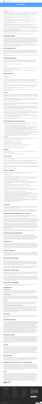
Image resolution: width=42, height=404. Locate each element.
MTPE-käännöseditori (14, 397)
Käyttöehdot (22, 397)
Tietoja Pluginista (23, 1)
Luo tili (4, 394)
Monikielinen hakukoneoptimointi (15, 391)
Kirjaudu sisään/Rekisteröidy (30, 1)
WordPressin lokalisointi (14, 394)
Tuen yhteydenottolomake (24, 394)
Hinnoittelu (18, 1)
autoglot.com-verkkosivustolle (28, 13)
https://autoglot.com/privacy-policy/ (25, 252)
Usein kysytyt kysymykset (24, 391)
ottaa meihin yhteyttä (16, 160)
